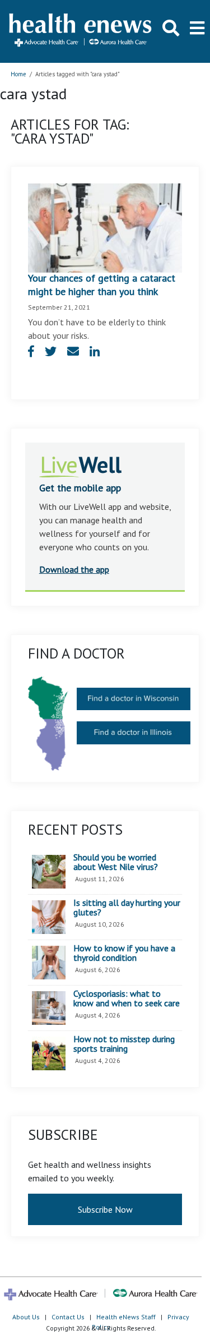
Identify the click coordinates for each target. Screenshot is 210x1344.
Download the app (74, 569)
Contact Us (68, 1317)
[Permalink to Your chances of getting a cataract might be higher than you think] (105, 227)
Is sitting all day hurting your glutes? (126, 908)
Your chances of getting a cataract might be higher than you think (101, 284)
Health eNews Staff (126, 1317)
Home (18, 74)
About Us (26, 1317)
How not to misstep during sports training (124, 1044)
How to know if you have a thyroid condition (124, 953)
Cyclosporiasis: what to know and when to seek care (126, 999)
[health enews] (81, 31)
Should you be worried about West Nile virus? (115, 862)
